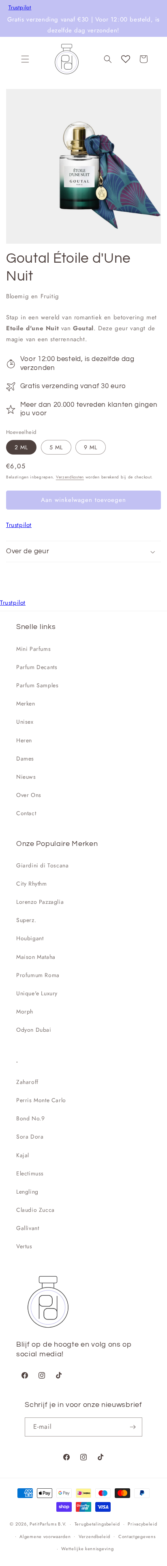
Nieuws (26, 777)
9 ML (90, 447)
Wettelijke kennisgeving (87, 1548)
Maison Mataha (36, 957)
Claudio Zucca (35, 1210)
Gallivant (27, 1228)
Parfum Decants (36, 667)
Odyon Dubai (33, 1030)
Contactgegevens (137, 1536)
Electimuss (30, 1173)
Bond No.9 (30, 1118)
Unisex (25, 722)
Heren (24, 740)
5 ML (56, 447)
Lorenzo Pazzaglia (40, 902)
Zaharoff (27, 1082)
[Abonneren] (133, 1426)
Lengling (27, 1192)
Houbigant (29, 938)
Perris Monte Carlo (41, 1100)
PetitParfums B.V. (48, 1524)
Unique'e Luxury (37, 993)
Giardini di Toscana (42, 865)
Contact (26, 813)
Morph (24, 1011)
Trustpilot (20, 8)
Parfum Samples (37, 685)
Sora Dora (29, 1137)
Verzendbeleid (94, 1536)
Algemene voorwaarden (45, 1536)
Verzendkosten (70, 477)
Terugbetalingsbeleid (97, 1524)
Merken (25, 703)
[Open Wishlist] (126, 59)
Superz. (26, 920)
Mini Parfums (33, 649)
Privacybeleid (142, 1524)
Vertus (24, 1246)
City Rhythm (31, 884)
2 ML (21, 447)
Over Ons (28, 795)
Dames (25, 758)
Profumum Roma (38, 975)
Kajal (22, 1155)
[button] (25, 59)
